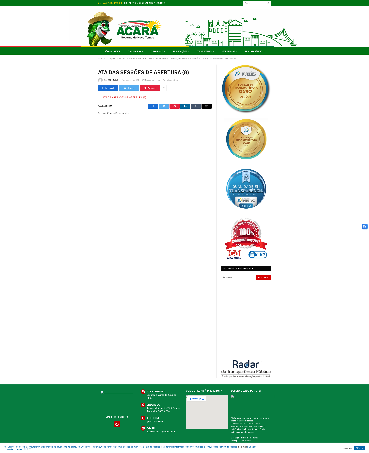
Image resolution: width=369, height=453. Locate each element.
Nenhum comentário (153, 80)
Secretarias (228, 51)
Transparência (253, 51)
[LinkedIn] (88, 119)
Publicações (180, 51)
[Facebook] (88, 105)
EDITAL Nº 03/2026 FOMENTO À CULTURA (144, 3)
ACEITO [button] (359, 448)
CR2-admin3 (113, 80)
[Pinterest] (88, 127)
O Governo (156, 51)
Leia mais (242, 447)
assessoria (240, 423)
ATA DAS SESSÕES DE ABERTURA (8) (124, 97)
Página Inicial (112, 51)
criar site (249, 418)
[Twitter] (88, 112)
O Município (134, 51)
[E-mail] (88, 134)
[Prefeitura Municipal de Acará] (184, 27)
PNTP (243, 438)
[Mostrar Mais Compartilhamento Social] (163, 88)
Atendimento (204, 51)
